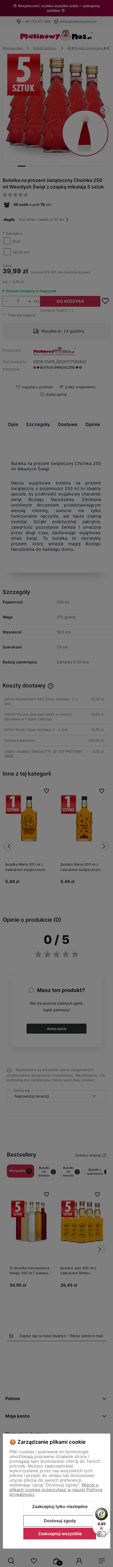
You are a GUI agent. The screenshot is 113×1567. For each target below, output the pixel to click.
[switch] (101, 1534)
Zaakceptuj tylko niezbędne (60, 1506)
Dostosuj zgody (60, 1520)
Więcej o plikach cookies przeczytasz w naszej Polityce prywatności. (55, 1489)
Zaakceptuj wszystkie (60, 1533)
